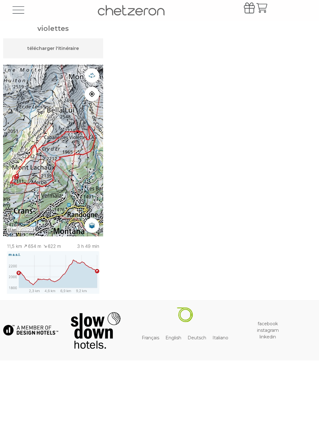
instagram (268, 330)
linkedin (267, 337)
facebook (268, 324)
